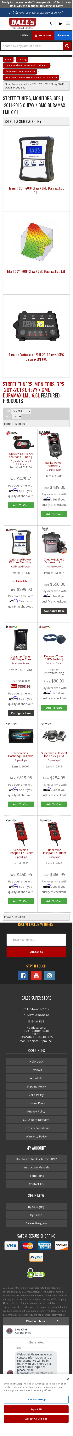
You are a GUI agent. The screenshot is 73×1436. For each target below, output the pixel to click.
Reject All (36, 1409)
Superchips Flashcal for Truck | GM (54, 755)
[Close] (68, 1379)
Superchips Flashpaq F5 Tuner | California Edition (54, 852)
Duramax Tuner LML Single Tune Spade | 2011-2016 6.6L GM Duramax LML (20, 660)
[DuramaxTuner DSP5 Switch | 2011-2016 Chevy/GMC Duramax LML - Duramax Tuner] (45, 628)
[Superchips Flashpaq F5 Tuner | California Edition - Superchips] (45, 822)
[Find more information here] (36, 1369)
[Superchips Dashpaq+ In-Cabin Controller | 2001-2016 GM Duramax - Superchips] (12, 725)
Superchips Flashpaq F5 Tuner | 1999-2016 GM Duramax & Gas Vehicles (20, 853)
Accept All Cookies (36, 1418)
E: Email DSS (36, 1021)
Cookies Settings (36, 1399)
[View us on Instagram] (49, 975)
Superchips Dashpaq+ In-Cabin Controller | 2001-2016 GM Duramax (20, 757)
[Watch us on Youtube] (36, 975)
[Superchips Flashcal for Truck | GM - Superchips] (45, 725)
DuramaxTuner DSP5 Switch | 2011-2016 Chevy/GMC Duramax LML (54, 660)
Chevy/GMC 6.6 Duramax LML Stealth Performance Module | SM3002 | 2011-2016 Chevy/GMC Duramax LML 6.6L (54, 563)
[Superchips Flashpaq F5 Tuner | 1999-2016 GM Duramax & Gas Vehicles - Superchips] (12, 822)
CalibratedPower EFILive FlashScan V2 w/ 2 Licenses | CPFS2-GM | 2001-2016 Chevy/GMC (20, 563)
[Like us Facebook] (23, 975)
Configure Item (54, 610)
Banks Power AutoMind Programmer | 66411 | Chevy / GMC (54, 466)
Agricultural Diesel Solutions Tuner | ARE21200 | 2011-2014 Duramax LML (20, 457)
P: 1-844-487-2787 (36, 1009)
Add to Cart (21, 505)
